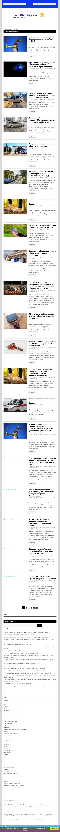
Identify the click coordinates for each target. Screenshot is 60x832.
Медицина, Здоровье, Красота (11, 733)
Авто (42, 99)
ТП (4, 762)
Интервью (6, 727)
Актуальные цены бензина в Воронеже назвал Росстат (17, 642)
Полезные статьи (8, 744)
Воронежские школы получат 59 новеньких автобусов (17, 683)
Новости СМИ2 (30, 89)
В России (43, 177)
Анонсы (5, 704)
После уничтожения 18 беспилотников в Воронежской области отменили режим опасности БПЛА (28, 639)
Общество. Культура (45, 43)
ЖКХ (5, 725)
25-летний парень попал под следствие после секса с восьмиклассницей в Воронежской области (40, 372)
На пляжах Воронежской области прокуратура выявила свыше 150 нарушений (24, 670)
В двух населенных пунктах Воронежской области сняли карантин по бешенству (24, 686)
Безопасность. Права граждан (11, 712)
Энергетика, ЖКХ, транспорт (11, 773)
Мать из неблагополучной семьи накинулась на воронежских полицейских (42, 343)
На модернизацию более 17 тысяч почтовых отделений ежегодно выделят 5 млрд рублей (27, 637)
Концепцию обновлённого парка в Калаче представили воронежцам (42, 253)
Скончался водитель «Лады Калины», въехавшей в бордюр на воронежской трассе (42, 95)
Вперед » (35, 607)
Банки (5, 708)
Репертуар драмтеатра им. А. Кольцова (14, 785)
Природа (6, 748)
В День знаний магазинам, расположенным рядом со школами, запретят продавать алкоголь (27, 673)
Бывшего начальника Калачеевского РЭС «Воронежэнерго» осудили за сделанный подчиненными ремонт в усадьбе (41, 428)
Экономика (43, 229)
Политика (6, 746)
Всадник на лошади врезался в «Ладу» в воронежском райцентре (42, 146)
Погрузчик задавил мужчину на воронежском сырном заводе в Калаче (42, 401)
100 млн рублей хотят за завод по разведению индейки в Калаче (42, 226)
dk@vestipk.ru (48, 815)
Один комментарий (50, 99)
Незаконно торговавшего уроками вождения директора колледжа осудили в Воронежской (41, 493)
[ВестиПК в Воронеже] (30, 21)
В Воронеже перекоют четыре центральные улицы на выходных (20, 634)
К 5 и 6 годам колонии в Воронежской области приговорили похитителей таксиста (40, 522)
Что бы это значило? (9, 767)
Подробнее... (32, 56)
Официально (7, 742)
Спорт (5, 758)
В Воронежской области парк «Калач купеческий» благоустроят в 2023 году (41, 173)
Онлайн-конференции (9, 740)
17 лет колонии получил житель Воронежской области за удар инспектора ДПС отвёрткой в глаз (42, 461)
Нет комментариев (33, 69)
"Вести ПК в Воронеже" (18, 819)
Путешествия (7, 752)
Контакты (6, 781)
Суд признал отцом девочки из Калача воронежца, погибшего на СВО (41, 39)
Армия (5, 706)
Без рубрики (7, 710)
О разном (6, 737)
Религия (6, 754)
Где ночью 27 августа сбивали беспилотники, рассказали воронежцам (22, 650)
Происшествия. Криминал (47, 68)
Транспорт (6, 763)
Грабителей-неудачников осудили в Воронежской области (42, 578)
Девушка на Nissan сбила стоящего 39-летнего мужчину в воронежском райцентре (42, 120)
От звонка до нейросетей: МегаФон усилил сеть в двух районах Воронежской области (26, 632)
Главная (9, 29)
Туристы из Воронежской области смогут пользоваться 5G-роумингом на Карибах (24, 668)
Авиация (6, 700)
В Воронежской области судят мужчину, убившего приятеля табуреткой (41, 316)
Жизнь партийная (8, 723)
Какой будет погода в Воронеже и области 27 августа (17, 644)
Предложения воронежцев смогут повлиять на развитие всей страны (21, 663)
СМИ (5, 756)
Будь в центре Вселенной (10, 666)
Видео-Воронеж (44, 150)
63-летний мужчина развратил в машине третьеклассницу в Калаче (42, 202)
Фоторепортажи (8, 765)
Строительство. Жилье (9, 760)
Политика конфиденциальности (12, 783)
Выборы (6, 719)
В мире (5, 714)
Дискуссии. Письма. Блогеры (11, 721)
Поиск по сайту (9, 621)
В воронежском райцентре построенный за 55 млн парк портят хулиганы (41, 551)
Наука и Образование (9, 735)
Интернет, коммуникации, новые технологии (15, 729)
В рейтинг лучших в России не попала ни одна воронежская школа (21, 653)
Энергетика (6, 771)
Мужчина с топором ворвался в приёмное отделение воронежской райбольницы (42, 65)
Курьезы (6, 731)
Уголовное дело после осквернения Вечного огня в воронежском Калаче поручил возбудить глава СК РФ (41, 285)
